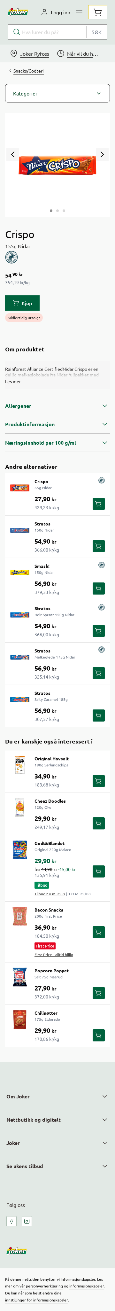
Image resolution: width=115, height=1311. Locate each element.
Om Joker (18, 1096)
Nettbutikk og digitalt (33, 1119)
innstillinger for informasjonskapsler (36, 1299)
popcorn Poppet (51, 970)
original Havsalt (51, 758)
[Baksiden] (64, 210)
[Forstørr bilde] (57, 165)
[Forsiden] (57, 210)
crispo (41, 481)
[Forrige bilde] (12, 154)
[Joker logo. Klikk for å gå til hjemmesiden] (18, 12)
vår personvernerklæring (41, 1285)
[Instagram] (27, 1221)
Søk (97, 32)
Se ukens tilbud (24, 1166)
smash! (42, 566)
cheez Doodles (50, 801)
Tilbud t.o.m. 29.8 (49, 893)
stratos (42, 523)
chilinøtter (45, 1013)
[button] (57, 93)
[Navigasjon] (79, 12)
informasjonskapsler (86, 1285)
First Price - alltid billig (53, 954)
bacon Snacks (48, 910)
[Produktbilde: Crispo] (51, 210)
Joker (13, 1142)
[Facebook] (11, 1221)
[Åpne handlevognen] (97, 12)
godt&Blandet (49, 843)
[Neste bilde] (102, 154)
